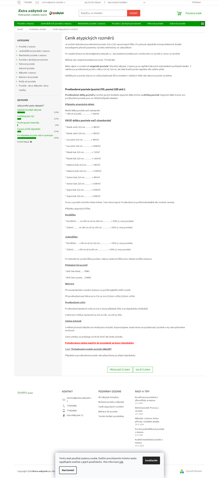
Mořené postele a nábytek (111, 402)
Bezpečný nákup (93, 2)
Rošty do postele (27, 81)
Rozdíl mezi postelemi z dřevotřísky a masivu (146, 399)
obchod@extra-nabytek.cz (79, 399)
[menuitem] (25, 23)
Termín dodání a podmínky (111, 416)
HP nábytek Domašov (108, 397)
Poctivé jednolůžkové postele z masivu (149, 431)
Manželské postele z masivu (32, 55)
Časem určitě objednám (28, 129)
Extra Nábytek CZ (75, 415)
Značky (22, 90)
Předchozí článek (120, 369)
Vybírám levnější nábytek (29, 110)
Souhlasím (151, 460)
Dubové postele (27, 68)
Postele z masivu (27, 46)
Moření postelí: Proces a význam (147, 409)
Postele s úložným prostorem (33, 59)
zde (121, 462)
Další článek (143, 369)
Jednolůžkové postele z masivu (34, 51)
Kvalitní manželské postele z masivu (149, 441)
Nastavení (68, 470)
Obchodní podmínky (117, 2)
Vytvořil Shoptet (194, 471)
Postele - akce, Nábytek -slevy (33, 85)
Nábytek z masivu (27, 72)
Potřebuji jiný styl (25, 116)
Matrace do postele (28, 77)
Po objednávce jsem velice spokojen (35, 135)
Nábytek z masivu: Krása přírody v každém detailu (147, 420)
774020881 (72, 405)
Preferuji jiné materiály (28, 122)
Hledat (134, 13)
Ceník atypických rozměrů (111, 406)
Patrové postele (27, 64)
